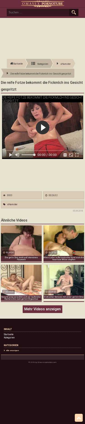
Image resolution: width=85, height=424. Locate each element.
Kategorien (9, 337)
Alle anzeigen (12, 350)
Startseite (8, 334)
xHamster (12, 204)
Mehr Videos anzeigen (42, 309)
